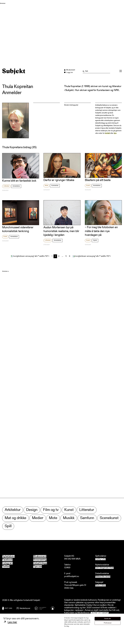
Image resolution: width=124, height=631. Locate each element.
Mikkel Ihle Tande (102, 577)
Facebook (7, 559)
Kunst (88, 185)
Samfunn (87, 518)
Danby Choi (100, 559)
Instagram (7, 563)
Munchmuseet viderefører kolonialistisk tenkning (17, 229)
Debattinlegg (40, 563)
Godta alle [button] (107, 618)
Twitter (6, 566)
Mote (46, 185)
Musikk (68, 518)
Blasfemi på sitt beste (98, 180)
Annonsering (40, 559)
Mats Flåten (100, 585)
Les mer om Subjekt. (99, 613)
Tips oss (37, 566)
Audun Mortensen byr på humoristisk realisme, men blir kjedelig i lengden (61, 231)
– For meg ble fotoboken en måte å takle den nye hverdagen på (101, 231)
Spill (8, 526)
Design (31, 510)
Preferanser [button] (108, 623)
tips (115, 133)
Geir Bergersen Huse (104, 568)
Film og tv (51, 510)
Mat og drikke (15, 518)
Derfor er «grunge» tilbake (58, 180)
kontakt (107, 133)
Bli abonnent (39, 556)
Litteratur (6, 186)
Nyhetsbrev (8, 556)
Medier (37, 518)
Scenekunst (109, 518)
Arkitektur (12, 510)
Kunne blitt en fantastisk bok (19, 180)
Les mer (12, 622)
